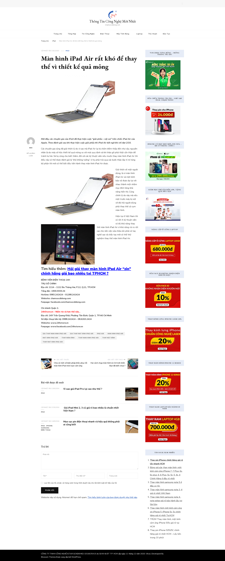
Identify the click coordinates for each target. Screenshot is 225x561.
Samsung (45, 428)
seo (30, 148)
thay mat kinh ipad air (53, 342)
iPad (67, 51)
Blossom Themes (48, 557)
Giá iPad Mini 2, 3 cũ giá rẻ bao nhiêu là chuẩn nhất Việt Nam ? (91, 409)
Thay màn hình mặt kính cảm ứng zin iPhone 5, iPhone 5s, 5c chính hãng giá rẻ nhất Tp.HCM (166, 512)
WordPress (76, 557)
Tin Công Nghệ (88, 34)
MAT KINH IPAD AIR (50, 338)
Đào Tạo (166, 34)
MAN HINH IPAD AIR (115, 334)
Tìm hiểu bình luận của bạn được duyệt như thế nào (112, 497)
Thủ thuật (152, 34)
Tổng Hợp (72, 34)
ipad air (100, 334)
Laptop (139, 34)
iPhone (49, 426)
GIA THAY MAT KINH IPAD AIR (81, 334)
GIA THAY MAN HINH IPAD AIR (54, 334)
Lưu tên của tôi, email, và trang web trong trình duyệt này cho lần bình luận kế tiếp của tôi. (80, 483)
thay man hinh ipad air (88, 338)
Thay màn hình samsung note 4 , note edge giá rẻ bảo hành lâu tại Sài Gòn (166, 501)
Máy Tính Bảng (123, 34)
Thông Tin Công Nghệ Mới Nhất (112, 21)
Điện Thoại (104, 34)
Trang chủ (58, 34)
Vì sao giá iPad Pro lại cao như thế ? (82, 388)
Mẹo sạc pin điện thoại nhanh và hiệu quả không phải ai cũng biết (91, 423)
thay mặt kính (108, 338)
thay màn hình (68, 338)
